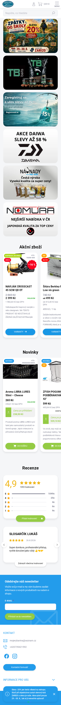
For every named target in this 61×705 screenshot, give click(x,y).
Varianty (18, 332)
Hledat (53, 13)
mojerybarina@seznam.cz (23, 640)
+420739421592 (18, 647)
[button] (57, 545)
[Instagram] (14, 656)
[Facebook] (6, 656)
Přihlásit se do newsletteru (19, 616)
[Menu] (57, 4)
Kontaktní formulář (19, 667)
